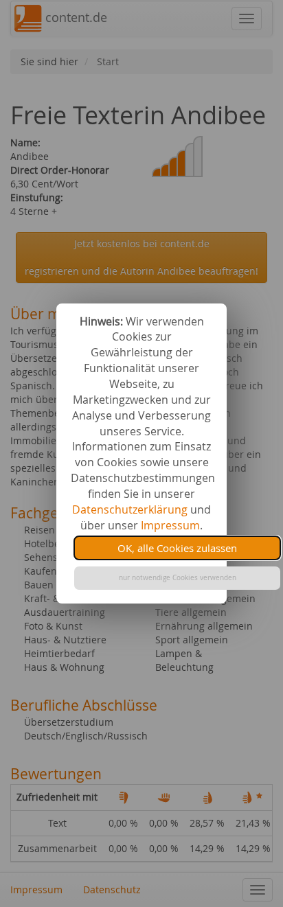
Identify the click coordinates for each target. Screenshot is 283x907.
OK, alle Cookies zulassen (177, 548)
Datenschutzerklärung (130, 509)
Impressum (170, 525)
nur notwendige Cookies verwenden (177, 577)
